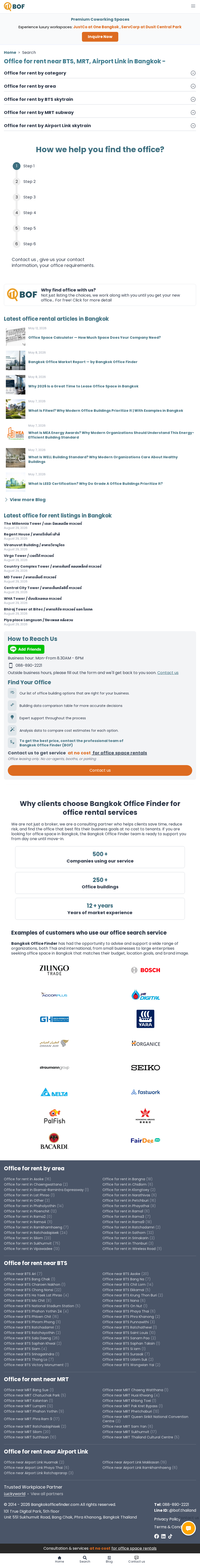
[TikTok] (170, 1536)
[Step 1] (100, 166)
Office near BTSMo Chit (24, 1300)
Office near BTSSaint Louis (125, 1332)
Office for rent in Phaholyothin (30, 1205)
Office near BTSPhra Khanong (128, 1316)
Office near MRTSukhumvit (125, 1431)
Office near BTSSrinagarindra (29, 1354)
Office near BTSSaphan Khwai (29, 1343)
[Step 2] (100, 181)
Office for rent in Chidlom (124, 1184)
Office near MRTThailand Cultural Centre (137, 1437)
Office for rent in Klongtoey (125, 1189)
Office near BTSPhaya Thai (125, 1311)
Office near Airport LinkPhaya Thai (33, 1467)
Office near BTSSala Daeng (27, 1338)
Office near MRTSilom (23, 1431)
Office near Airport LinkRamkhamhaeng (136, 1467)
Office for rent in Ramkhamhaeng (33, 1227)
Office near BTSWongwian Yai (128, 1364)
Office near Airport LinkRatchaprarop (35, 1473)
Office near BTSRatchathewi (127, 1327)
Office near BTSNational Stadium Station (39, 1305)
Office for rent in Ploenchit (27, 1211)
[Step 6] (100, 244)
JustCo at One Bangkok (96, 26)
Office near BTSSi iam (121, 1348)
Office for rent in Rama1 (122, 1211)
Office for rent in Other (24, 1200)
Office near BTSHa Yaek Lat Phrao (33, 1295)
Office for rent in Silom (23, 1238)
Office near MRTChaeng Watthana (132, 1390)
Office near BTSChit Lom (124, 1284)
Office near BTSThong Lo (25, 1359)
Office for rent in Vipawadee (28, 1248)
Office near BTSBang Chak (27, 1279)
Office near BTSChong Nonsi (28, 1289)
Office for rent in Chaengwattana (33, 1184)
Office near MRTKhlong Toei (126, 1400)
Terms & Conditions (173, 1527)
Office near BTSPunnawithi (125, 1322)
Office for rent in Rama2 (25, 1216)
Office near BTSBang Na (123, 1279)
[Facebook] (156, 1536)
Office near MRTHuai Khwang (127, 1395)
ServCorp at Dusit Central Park (151, 26)
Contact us (168, 672)
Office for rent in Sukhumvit (28, 1243)
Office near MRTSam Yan (124, 1426)
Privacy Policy (167, 1519)
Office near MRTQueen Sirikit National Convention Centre (145, 1419)
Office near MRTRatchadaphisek (32, 1426)
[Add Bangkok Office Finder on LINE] (100, 649)
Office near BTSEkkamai (123, 1289)
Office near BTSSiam (22, 1348)
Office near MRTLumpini (25, 1406)
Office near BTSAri (20, 1273)
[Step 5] (100, 228)
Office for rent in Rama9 (123, 1221)
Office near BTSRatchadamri (29, 1327)
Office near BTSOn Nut (122, 1305)
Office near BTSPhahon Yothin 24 (33, 1311)
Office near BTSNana (120, 1300)
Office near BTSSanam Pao (126, 1338)
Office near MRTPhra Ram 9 (28, 1418)
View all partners (47, 1494)
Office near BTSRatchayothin (29, 1332)
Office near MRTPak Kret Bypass (130, 1406)
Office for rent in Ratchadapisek (31, 1232)
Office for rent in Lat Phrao (27, 1195)
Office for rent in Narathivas (126, 1195)
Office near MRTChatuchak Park (32, 1395)
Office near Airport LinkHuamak (31, 1462)
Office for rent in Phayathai (125, 1205)
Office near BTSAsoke (121, 1273)
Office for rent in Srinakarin (125, 1238)
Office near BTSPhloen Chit (27, 1316)
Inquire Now (100, 36)
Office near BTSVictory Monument (34, 1364)
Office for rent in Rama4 (25, 1221)
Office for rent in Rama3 (123, 1216)
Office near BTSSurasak (122, 1354)
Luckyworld (14, 1494)
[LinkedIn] (163, 1536)
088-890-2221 (175, 1504)
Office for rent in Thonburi (124, 1243)
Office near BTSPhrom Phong (29, 1322)
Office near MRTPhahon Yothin (31, 1411)
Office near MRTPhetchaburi (127, 1411)
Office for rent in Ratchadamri (128, 1227)
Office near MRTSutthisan (26, 1437)
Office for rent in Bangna (123, 1179)
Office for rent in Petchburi (125, 1200)
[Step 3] (100, 197)
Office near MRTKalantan (26, 1400)
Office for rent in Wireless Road (129, 1248)
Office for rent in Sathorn (124, 1232)
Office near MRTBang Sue (26, 1390)
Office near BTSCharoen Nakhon (32, 1284)
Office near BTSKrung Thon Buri (129, 1295)
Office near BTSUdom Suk (124, 1359)
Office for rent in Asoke (24, 1179)
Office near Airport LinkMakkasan (130, 1462)
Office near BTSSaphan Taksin (128, 1343)
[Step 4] (100, 213)
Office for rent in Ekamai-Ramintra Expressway (44, 1189)
